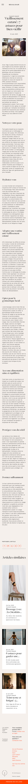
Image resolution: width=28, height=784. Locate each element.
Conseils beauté (14, 16)
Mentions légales (16, 776)
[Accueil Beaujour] (14, 5)
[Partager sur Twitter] (8, 545)
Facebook (5, 739)
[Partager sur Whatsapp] (15, 545)
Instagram (5, 740)
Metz (13, 758)
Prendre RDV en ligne (14, 781)
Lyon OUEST (16, 754)
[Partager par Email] (19, 545)
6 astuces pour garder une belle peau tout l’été (14, 658)
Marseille (15, 756)
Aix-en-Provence (17, 749)
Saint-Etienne (16, 760)
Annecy (14, 751)
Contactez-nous (17, 740)
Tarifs (3, 730)
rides (19, 94)
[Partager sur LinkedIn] (12, 545)
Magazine (4, 729)
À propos (4, 732)
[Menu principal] (3, 5)
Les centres (5, 727)
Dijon (13, 753)
